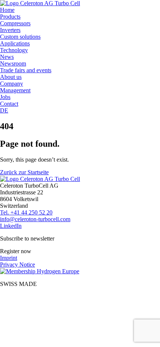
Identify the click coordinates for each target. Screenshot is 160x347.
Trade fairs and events (25, 70)
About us (11, 77)
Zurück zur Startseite (24, 172)
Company (11, 83)
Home (7, 10)
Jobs (5, 97)
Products (10, 16)
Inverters (10, 30)
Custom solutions (20, 37)
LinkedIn (11, 226)
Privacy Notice (17, 264)
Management (15, 90)
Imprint (8, 258)
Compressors (15, 23)
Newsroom (13, 63)
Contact (9, 104)
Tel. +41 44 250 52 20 (26, 212)
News (7, 57)
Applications (15, 43)
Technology (14, 50)
